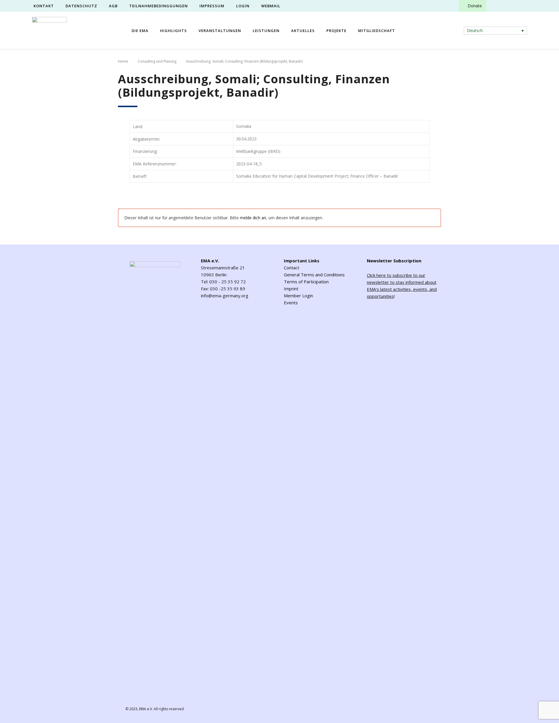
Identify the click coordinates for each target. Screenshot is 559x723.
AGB (113, 5)
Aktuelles (303, 30)
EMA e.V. (146, 708)
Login (243, 5)
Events (291, 302)
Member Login (298, 295)
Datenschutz (81, 5)
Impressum (211, 5)
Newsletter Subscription (394, 261)
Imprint (291, 288)
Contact (291, 268)
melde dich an (253, 217)
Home (123, 61)
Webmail (270, 5)
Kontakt (43, 5)
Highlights (173, 30)
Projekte (336, 30)
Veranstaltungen (220, 30)
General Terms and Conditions (314, 274)
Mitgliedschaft (376, 30)
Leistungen (266, 30)
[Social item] (496, 5)
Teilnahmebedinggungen (158, 5)
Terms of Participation (306, 281)
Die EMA (140, 30)
